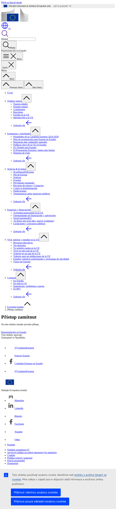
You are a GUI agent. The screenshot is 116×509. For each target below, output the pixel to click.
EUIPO (17, 289)
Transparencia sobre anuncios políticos (31, 193)
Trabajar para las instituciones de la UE (31, 256)
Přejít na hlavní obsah (11, 2)
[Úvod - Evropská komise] (14, 20)
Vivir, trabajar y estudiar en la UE (23, 239)
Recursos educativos (23, 242)
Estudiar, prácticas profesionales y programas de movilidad (41, 259)
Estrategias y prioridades (19, 133)
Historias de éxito (21, 153)
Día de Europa (20, 174)
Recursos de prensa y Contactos (28, 185)
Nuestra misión (20, 104)
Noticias (17, 177)
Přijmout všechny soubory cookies (36, 492)
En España (18, 280)
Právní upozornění (16, 460)
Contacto (11, 277)
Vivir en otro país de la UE (26, 251)
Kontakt (11, 444)
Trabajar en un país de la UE (26, 253)
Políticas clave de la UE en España (29, 144)
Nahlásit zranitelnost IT (18, 450)
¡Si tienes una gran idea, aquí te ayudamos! (33, 221)
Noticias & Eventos (16, 169)
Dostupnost (12, 463)
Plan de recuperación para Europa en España (34, 139)
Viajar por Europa (21, 261)
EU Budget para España (24, 147)
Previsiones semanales (23, 183)
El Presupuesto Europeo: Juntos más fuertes (34, 150)
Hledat (4, 39)
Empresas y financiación (19, 209)
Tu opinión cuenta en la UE (26, 248)
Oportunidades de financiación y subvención (34, 215)
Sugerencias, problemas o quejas (28, 286)
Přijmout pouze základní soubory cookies (40, 501)
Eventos (17, 180)
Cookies (11, 455)
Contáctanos (19, 109)
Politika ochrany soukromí (19, 458)
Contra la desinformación (25, 188)
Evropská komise (15, 307)
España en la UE (21, 115)
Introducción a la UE (23, 117)
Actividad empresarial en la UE (28, 212)
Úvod (10, 92)
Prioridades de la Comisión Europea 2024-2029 (36, 136)
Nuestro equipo (20, 106)
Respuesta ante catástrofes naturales (30, 142)
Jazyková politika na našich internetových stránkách (32, 452)
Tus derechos (19, 245)
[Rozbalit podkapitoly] (26, 98)
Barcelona (18, 112)
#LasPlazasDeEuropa (23, 172)
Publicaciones (19, 191)
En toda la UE (20, 283)
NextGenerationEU (22, 218)
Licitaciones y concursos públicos (29, 223)
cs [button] (9, 28)
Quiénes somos (14, 101)
